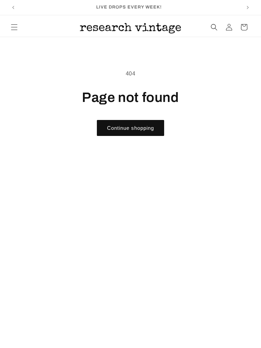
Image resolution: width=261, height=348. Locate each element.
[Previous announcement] (13, 7)
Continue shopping (130, 128)
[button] (14, 27)
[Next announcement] (247, 7)
